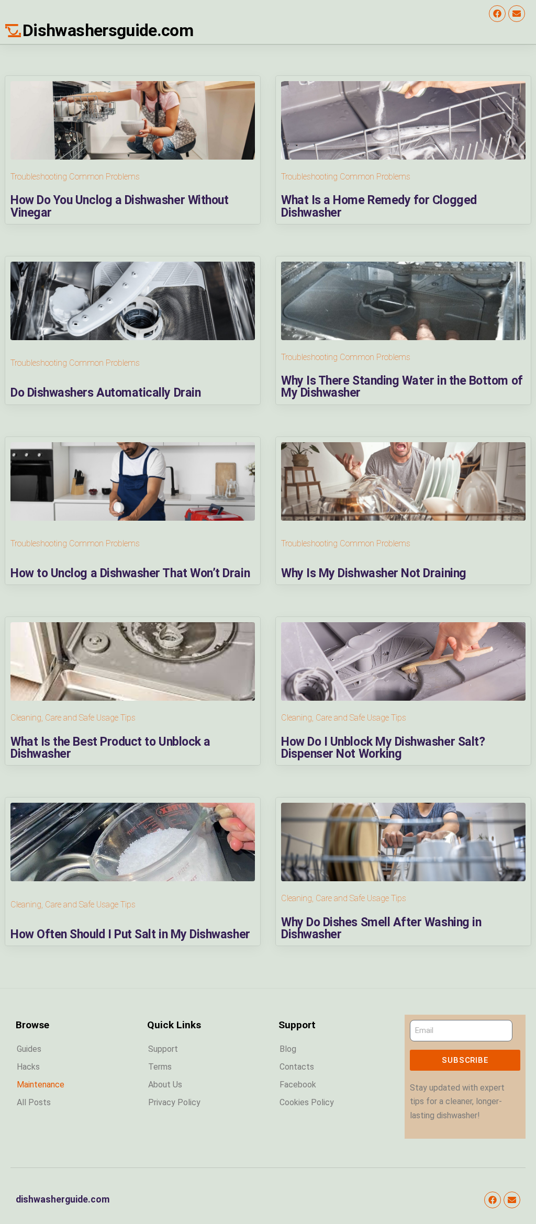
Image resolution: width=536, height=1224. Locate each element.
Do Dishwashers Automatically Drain (105, 392)
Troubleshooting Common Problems (75, 177)
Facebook (298, 1085)
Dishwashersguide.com (108, 30)
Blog (288, 1049)
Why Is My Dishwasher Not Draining (373, 573)
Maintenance (40, 1085)
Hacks (28, 1067)
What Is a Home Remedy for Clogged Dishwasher (379, 206)
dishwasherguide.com (63, 1199)
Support (163, 1049)
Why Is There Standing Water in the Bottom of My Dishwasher (402, 386)
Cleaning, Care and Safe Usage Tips (73, 718)
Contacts (297, 1067)
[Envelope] (516, 13)
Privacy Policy (174, 1102)
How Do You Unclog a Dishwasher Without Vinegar (119, 206)
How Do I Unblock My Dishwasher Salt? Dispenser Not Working (383, 747)
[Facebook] (497, 13)
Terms (160, 1067)
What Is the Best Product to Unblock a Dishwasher (110, 747)
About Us (165, 1085)
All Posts (34, 1102)
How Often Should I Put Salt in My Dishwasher (130, 934)
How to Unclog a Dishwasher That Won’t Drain (130, 573)
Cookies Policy (307, 1102)
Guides (29, 1049)
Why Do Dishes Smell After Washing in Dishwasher (381, 928)
